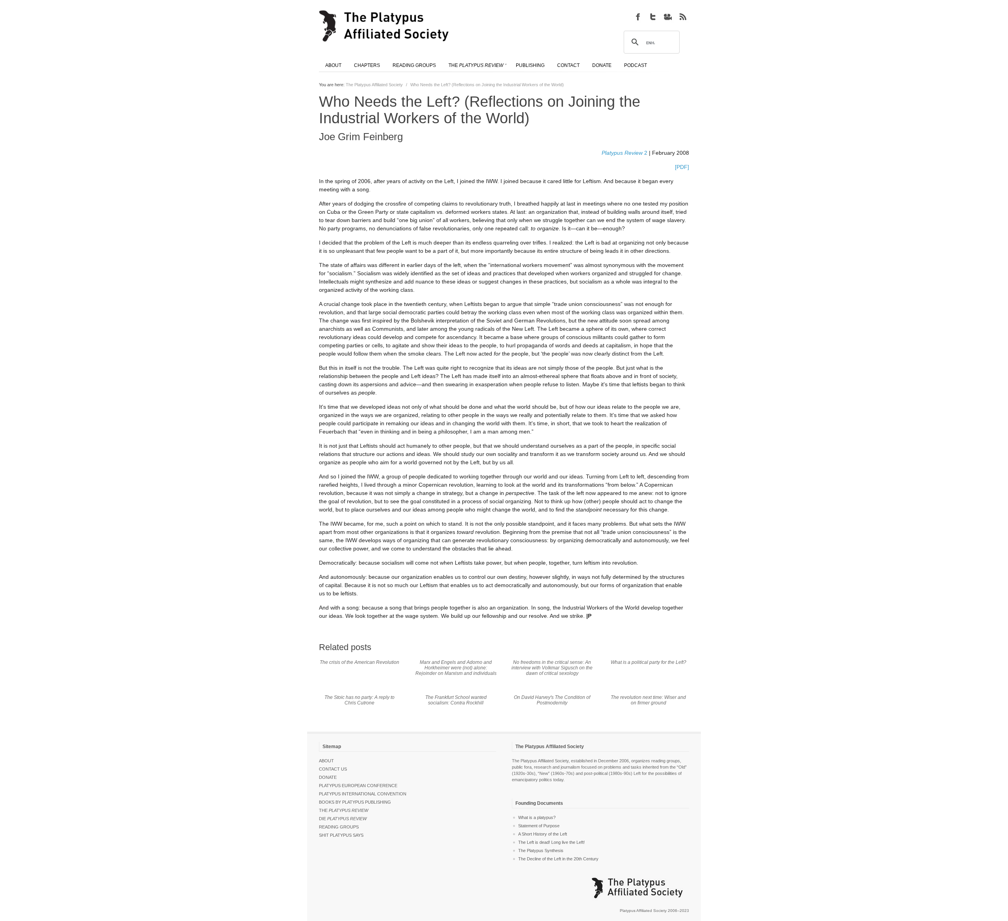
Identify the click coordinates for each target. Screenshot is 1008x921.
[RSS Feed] (682, 16)
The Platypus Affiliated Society (374, 84)
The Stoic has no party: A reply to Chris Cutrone (359, 700)
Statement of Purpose (539, 825)
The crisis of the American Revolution (359, 662)
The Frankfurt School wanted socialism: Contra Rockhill (456, 700)
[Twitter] (653, 16)
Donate (328, 777)
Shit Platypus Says (341, 835)
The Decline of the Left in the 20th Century (558, 858)
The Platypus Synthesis (540, 850)
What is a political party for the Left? (648, 662)
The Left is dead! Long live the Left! (551, 842)
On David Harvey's (552, 700)
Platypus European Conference (358, 785)
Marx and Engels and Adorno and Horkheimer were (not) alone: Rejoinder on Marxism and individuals (456, 668)
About (326, 760)
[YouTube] (668, 16)
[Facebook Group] (638, 16)
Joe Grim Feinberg (361, 137)
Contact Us (333, 769)
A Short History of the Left (542, 834)
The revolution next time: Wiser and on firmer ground (648, 700)
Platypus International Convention (362, 793)
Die (343, 818)
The (343, 810)
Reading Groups (339, 827)
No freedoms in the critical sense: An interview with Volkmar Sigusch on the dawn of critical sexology (552, 668)
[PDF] (682, 167)
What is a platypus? (537, 817)
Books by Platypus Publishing (355, 802)
